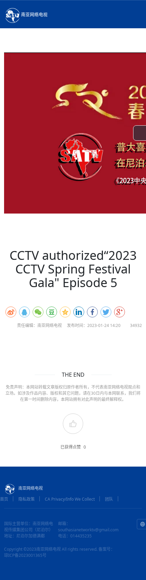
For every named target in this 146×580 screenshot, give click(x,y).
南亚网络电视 (34, 14)
